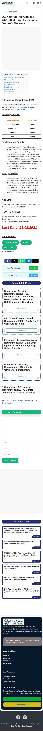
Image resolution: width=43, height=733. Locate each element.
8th (5, 251)
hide (25, 74)
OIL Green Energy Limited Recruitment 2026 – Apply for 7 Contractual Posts (21, 321)
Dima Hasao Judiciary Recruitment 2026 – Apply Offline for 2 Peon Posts (18, 367)
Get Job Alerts (22, 699)
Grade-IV (26, 242)
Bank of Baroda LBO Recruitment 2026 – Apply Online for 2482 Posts (19, 542)
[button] (27, 3)
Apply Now (36, 536)
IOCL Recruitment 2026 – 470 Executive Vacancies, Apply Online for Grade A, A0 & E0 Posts (21, 591)
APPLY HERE (9, 247)
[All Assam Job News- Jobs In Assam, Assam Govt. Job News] (7, 3)
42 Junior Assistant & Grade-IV (24, 107)
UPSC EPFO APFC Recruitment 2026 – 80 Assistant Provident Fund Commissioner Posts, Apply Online (19, 555)
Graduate (10, 251)
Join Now (34, 268)
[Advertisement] (21, 48)
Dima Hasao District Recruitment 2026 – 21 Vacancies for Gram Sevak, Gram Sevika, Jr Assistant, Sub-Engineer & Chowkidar (19, 296)
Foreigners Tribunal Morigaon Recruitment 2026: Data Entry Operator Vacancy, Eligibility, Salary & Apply (20, 344)
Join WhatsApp (22, 705)
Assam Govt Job (11, 12)
